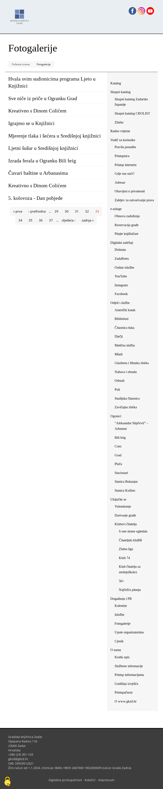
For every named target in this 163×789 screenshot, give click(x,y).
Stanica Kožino (125, 490)
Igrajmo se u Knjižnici (31, 123)
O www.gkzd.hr (125, 701)
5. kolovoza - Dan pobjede (35, 198)
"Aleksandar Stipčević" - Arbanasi (131, 425)
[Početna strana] (20, 15)
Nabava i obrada (126, 372)
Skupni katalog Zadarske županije (131, 101)
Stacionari (121, 473)
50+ (121, 581)
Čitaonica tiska (124, 327)
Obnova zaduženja (127, 216)
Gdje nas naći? (124, 173)
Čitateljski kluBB (130, 540)
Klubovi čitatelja (126, 524)
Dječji (119, 336)
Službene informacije (129, 666)
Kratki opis (122, 657)
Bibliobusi (121, 319)
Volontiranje (123, 506)
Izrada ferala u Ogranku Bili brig (42, 160)
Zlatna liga (126, 549)
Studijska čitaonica (127, 398)
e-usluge (116, 209)
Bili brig (120, 437)
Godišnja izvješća (126, 683)
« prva (17, 211)
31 (77, 211)
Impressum (106, 780)
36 (41, 220)
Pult (117, 389)
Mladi (118, 354)
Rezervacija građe (127, 225)
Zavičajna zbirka (126, 407)
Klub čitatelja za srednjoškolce (130, 569)
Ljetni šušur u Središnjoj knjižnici (43, 148)
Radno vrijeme (120, 131)
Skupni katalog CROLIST (134, 114)
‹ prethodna (37, 211)
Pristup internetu (125, 165)
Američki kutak (125, 310)
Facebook (123, 294)
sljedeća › (68, 220)
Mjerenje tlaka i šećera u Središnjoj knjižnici (54, 136)
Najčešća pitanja (130, 590)
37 (51, 220)
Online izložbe (124, 267)
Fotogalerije (123, 623)
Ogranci (115, 416)
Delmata (122, 250)
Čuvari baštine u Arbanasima (38, 173)
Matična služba (125, 345)
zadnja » (88, 220)
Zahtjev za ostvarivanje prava (134, 200)
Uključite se (118, 499)
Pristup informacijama (129, 675)
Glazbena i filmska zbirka (132, 363)
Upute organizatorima (129, 632)
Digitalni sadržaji (121, 242)
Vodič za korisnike (122, 140)
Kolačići (90, 780)
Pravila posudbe (125, 147)
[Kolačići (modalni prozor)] (7, 782)
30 (67, 211)
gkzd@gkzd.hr (19, 759)
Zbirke (121, 123)
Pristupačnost (123, 692)
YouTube (122, 277)
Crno (118, 446)
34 (20, 220)
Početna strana (21, 64)
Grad (118, 455)
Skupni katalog (120, 92)
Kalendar (121, 605)
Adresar (120, 182)
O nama (115, 650)
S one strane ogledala (133, 531)
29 (56, 211)
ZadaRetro (122, 258)
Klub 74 (124, 558)
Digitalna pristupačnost (65, 780)
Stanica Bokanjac (126, 481)
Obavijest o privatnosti (130, 191)
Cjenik (119, 641)
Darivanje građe (125, 515)
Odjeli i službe (120, 303)
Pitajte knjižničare (128, 234)
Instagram (123, 286)
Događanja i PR (121, 598)
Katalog (117, 84)
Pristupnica (122, 156)
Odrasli (119, 380)
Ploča (118, 464)
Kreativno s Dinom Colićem (37, 111)
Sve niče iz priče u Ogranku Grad (42, 98)
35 (30, 220)
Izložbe (119, 614)
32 (87, 211)
